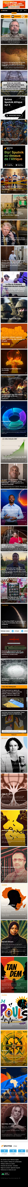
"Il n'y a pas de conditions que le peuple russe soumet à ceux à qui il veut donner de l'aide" (13, 1021)
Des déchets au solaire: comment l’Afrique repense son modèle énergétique (14, 837)
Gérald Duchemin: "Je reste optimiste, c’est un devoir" (13, 1131)
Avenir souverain (14, 828)
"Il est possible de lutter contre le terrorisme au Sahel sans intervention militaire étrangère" (13, 870)
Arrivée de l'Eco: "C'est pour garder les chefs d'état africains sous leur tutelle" (14, 801)
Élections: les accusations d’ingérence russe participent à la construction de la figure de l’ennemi (12, 760)
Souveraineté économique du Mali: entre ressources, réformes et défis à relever (11, 984)
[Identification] (18, 10)
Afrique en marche (14, 865)
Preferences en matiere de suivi (8, 1169)
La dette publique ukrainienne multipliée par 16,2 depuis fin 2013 (13, 428)
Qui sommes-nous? (5, 1159)
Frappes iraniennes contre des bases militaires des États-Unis (14, 432)
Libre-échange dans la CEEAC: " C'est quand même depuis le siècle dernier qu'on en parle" (14, 805)
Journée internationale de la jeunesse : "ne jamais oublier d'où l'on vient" (14, 1025)
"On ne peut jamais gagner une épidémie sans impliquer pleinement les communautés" (13, 1053)
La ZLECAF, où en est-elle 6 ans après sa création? (14, 907)
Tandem (14, 975)
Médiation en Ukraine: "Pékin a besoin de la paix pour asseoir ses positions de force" (13, 878)
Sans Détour (6, 756)
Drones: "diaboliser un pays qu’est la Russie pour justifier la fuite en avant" (13, 768)
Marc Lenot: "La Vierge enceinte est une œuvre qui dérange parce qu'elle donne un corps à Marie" (14, 1127)
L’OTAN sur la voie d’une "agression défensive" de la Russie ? (13, 764)
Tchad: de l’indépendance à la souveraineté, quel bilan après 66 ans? (13, 841)
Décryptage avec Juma (14, 507)
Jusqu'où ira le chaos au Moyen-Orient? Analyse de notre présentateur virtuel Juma (14, 521)
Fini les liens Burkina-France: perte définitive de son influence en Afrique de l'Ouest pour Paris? (13, 517)
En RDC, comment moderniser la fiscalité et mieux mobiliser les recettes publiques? (14, 1062)
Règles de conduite (5, 1167)
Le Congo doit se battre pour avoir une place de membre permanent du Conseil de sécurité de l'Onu (14, 1097)
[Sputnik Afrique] (4, 11)
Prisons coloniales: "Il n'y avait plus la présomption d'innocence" (14, 947)
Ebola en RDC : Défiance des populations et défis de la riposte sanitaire (13, 952)
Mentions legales (15, 1159)
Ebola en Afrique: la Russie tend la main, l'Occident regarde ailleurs (14, 915)
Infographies (14, 419)
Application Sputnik (15, 1167)
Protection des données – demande (9, 1165)
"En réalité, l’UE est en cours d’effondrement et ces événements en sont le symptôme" (14, 874)
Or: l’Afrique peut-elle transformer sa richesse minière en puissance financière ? (13, 833)
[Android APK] (5, 1174)
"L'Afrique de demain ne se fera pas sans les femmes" (12, 980)
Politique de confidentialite (15, 1161)
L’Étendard (14, 1085)
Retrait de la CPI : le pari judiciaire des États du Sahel (13, 988)
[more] (26, 42)
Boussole (14, 1048)
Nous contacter (4, 1161)
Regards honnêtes (14, 901)
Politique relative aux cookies (8, 1163)
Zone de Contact (14, 791)
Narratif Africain (14, 938)
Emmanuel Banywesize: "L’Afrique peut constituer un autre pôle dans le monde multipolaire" (13, 1135)
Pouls (14, 1011)
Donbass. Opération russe (14, 310)
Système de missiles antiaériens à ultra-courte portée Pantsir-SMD (13, 424)
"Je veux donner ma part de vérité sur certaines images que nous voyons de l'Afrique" (13, 1017)
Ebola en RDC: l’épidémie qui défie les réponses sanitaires (13, 1058)
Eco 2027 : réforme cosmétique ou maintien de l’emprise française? (13, 911)
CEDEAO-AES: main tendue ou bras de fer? (12, 944)
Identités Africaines (14, 1122)
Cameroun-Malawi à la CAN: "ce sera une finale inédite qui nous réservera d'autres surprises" (13, 797)
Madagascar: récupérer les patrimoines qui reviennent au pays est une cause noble (12, 1093)
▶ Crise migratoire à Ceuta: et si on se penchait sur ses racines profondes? (14, 513)
